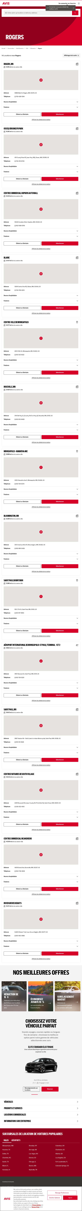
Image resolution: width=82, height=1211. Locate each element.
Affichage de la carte (70, 55)
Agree (70, 1197)
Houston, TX (6, 1150)
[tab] (6, 1140)
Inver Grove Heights (13, 903)
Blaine (7, 257)
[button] (41, 80)
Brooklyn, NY (33, 1146)
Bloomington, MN (11, 516)
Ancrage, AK (33, 1150)
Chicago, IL (32, 1162)
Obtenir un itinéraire (22, 114)
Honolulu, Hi (6, 1170)
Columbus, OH (60, 1146)
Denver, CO (32, 1158)
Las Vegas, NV (33, 1154)
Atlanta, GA (59, 1154)
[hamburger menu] (79, 3)
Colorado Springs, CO (62, 1166)
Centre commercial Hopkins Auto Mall (21, 193)
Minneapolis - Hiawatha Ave (16, 451)
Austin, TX (5, 1162)
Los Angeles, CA (61, 1158)
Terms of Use (35, 1207)
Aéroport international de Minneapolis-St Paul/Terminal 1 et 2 (32, 645)
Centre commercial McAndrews (18, 838)
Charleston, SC (60, 1150)
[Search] (75, 12)
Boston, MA (32, 1166)
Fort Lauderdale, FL (62, 1162)
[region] (41, 1198)
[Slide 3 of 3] (47, 1094)
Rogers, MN (8, 64)
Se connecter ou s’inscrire (67, 3)
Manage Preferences (62, 1193)
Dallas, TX (5, 1154)
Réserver (50, 1089)
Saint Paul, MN (10, 709)
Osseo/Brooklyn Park (13, 128)
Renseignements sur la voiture (31, 1089)
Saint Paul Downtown (13, 580)
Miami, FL (5, 1166)
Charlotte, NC (6, 1158)
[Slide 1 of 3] (34, 1094)
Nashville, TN (33, 1170)
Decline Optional (54, 1197)
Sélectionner (60, 114)
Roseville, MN (10, 387)
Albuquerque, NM (7, 1146)
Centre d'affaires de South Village (19, 774)
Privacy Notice (36, 1205)
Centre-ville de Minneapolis (16, 322)
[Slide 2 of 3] (41, 1094)
